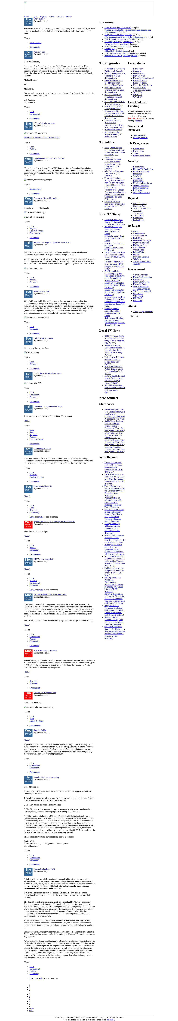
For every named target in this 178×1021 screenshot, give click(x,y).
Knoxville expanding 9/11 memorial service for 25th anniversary (115, 387)
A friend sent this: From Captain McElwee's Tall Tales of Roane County (114, 113)
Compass (137, 71)
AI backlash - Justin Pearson (116, 51)
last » (31, 1011)
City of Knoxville (140, 275)
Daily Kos (137, 238)
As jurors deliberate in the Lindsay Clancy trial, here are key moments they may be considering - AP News (115, 598)
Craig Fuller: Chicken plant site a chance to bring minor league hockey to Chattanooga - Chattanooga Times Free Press (115, 439)
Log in (34, 16)
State (32, 432)
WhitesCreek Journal (141, 156)
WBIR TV (137, 94)
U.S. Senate (138, 296)
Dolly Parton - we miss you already (119, 34)
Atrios (135, 231)
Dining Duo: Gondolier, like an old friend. (114, 284)
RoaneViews (115, 108)
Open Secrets (138, 250)
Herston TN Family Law (143, 169)
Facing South (138, 220)
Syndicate (135, 316)
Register (43, 16)
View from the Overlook (115, 69)
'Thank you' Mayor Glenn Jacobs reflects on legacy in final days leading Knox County (115, 349)
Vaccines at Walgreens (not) (45, 693)
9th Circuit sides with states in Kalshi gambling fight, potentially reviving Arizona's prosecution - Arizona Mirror (115, 631)
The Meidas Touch (112, 120)
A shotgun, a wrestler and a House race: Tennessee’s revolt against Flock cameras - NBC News (114, 549)
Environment (35, 233)
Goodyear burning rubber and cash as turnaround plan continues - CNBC (112, 527)
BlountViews (110, 78)
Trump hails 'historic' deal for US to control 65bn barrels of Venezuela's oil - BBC (114, 466)
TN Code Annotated (141, 289)
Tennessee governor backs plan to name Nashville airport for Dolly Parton (113, 162)
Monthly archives (140, 138)
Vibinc (136, 153)
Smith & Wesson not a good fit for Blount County (114, 82)
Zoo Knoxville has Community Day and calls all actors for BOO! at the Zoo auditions (115, 274)
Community (34, 329)
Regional (33, 228)
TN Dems (137, 211)
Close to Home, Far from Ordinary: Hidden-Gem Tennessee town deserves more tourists (115, 300)
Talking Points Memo (142, 261)
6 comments (34, 333)
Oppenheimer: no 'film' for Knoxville (49, 158)
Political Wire (138, 252)
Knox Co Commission (142, 277)
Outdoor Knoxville (141, 185)
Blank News (138, 69)
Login (32, 517)
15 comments (35, 554)
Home (26, 16)
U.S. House (138, 293)
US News (109, 472)
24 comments (35, 725)
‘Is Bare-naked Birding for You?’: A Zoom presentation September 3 (115, 320)
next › (31, 1008)
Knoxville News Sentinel (143, 78)
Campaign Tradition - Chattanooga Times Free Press (115, 449)
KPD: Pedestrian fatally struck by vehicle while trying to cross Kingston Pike (114, 339)
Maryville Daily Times (142, 85)
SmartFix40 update (41, 291)
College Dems (139, 233)
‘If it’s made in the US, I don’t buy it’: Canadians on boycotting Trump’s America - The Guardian (115, 560)
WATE (112, 343)
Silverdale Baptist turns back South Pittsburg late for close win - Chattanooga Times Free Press (115, 414)
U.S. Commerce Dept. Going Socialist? (121, 53)
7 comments (34, 153)
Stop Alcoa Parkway (141, 192)
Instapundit (137, 174)
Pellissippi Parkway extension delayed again (114, 88)
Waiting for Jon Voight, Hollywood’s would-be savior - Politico (114, 570)
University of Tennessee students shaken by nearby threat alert (114, 359)
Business (33, 282)
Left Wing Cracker (113, 104)
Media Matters (139, 247)
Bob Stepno (138, 218)
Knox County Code (141, 282)
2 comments (34, 193)
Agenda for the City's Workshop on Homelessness (54, 522)
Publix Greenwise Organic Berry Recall (121, 56)
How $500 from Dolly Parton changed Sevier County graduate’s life (114, 368)
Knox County (139, 279)
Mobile (69, 16)
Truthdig (136, 264)
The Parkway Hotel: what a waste (48, 373)
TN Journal (138, 213)
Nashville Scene (139, 203)
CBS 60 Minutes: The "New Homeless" (50, 594)
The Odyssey (39, 19)
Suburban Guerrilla (141, 257)
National (33, 580)
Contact (60, 16)
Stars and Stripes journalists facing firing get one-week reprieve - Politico (114, 620)
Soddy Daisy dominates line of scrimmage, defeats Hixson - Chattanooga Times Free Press (115, 426)
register (40, 517)
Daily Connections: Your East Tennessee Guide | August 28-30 (115, 254)
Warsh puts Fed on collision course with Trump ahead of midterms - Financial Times (113, 502)
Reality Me (137, 190)
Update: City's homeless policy (46, 777)
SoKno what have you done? (116, 44)
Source (139, 121)
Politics (33, 149)
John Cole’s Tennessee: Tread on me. (114, 172)
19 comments (35, 688)
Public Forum (39, 52)
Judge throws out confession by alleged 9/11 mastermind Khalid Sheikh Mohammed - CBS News (114, 610)
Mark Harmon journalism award (118, 27)
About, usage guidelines (143, 311)
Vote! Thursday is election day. (117, 46)
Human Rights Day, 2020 (44, 869)
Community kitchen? (42, 448)
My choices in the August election (112, 133)
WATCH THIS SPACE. (115, 101)
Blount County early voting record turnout (113, 95)
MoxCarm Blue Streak (142, 183)
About (51, 16)
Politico (136, 254)
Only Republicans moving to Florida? (120, 39)
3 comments (34, 47)
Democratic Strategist (142, 240)
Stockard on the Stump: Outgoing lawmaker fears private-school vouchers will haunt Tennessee (115, 193)
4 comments (34, 118)
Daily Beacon (139, 73)
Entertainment (35, 43)
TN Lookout (111, 156)
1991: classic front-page (43, 338)
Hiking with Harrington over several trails (114, 291)
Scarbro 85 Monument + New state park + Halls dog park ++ (115, 264)
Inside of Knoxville (141, 171)
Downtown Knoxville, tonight (46, 198)
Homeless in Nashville (43, 486)
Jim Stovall (137, 178)
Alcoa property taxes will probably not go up (115, 74)
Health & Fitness (36, 231)
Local (32, 111)
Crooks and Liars (140, 236)
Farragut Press (139, 76)
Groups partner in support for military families (112, 310)
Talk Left (137, 259)
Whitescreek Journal (113, 71)
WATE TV (137, 92)
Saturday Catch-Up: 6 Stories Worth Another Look (114, 221)
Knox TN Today (117, 224)
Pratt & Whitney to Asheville (45, 650)
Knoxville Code (139, 284)
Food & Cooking (37, 477)
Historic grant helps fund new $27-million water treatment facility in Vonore (115, 379)
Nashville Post (139, 206)
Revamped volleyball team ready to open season (113, 229)
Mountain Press (139, 87)
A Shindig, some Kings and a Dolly (114, 237)
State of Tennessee (140, 286)
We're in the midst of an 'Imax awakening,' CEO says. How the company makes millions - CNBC (114, 478)
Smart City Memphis (141, 208)
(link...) (27, 421)
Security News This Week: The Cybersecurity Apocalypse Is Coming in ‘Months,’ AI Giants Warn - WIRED (114, 583)
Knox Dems (138, 181)
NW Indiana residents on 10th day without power (125, 37)
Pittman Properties (140, 188)
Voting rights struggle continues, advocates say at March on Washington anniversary (115, 151)
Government (35, 114)
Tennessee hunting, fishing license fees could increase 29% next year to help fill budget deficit (115, 181)
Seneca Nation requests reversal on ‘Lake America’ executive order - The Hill (115, 538)
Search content (139, 135)
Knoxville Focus (140, 80)
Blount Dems (138, 167)
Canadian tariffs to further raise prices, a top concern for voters (115, 203)
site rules (110, 1020)
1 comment (34, 237)
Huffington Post (139, 245)
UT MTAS (137, 300)
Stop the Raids (40, 730)
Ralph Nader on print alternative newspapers (52, 242)
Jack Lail (137, 176)
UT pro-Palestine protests (44, 123)
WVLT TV (138, 97)
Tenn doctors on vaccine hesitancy (48, 406)
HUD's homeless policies (44, 559)
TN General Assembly (142, 291)
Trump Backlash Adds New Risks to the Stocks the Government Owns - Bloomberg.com (115, 489)
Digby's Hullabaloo (141, 243)
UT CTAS (137, 298)
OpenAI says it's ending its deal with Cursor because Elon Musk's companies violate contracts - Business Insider (114, 515)
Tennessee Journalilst (142, 90)
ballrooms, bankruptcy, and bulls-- (119, 41)
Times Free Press (117, 419)
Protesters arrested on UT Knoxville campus (42, 137)
